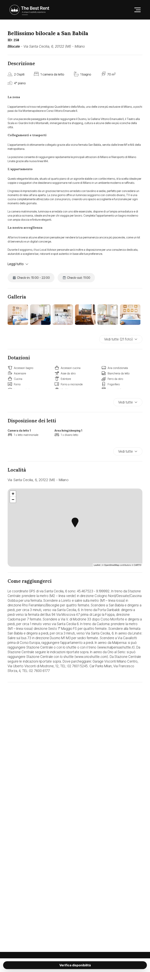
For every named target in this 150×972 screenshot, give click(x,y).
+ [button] (13, 493)
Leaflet (97, 564)
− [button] (13, 499)
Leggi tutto (16, 264)
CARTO (137, 564)
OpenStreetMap (111, 564)
